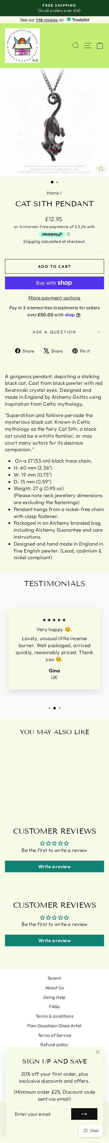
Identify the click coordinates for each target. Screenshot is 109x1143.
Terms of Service (55, 1035)
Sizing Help (54, 997)
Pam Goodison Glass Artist (54, 1025)
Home (53, 193)
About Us (54, 987)
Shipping (31, 241)
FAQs (54, 1006)
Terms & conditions (55, 1016)
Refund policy (54, 1044)
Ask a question (54, 332)
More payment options (54, 298)
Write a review (54, 866)
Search (55, 978)
